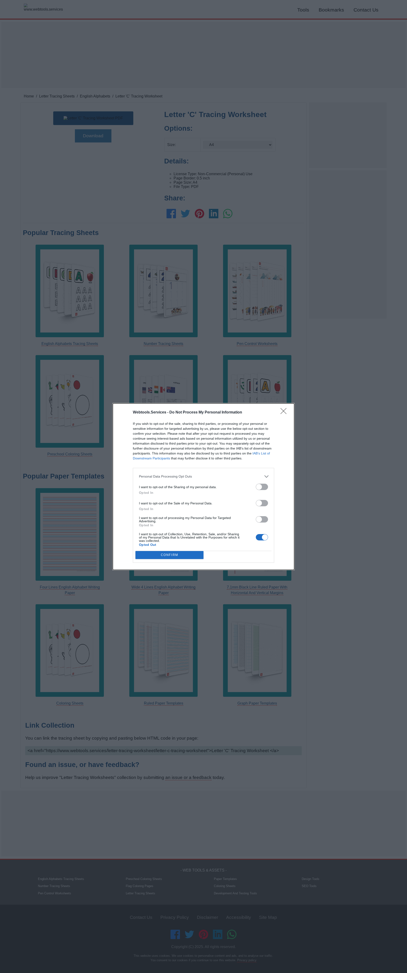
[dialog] (203, 486)
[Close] (285, 412)
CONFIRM (169, 555)
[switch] (262, 487)
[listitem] (203, 476)
